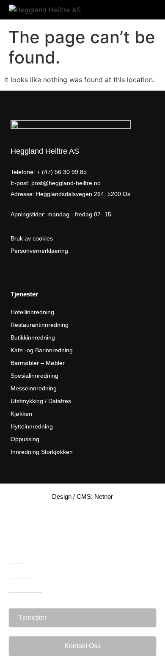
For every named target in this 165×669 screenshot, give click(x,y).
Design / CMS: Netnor (82, 496)
